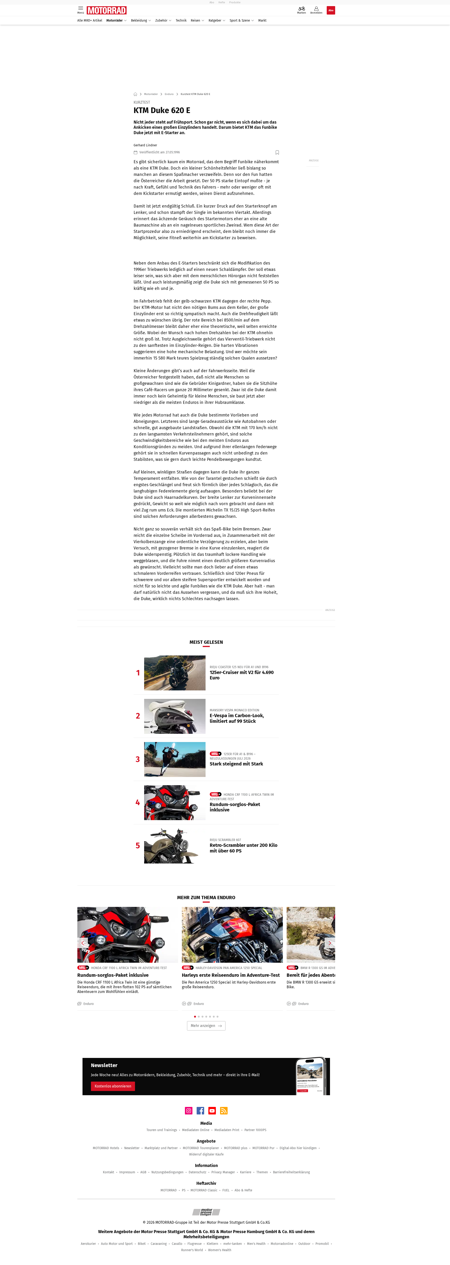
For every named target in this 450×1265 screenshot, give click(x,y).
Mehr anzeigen (203, 1025)
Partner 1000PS (255, 1130)
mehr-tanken (232, 1244)
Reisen (195, 21)
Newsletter (131, 1148)
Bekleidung (139, 21)
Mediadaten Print (226, 1130)
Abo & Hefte (243, 1190)
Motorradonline (282, 1244)
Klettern (212, 1244)
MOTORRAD (169, 1190)
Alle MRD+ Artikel (89, 21)
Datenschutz (197, 1172)
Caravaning (159, 1244)
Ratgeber (215, 21)
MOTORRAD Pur (263, 1148)
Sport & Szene (240, 21)
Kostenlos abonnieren (113, 1086)
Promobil (322, 1244)
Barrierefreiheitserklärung (291, 1172)
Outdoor (304, 1244)
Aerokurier (88, 1244)
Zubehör (161, 21)
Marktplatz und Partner (161, 1148)
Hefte (221, 2)
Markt (262, 21)
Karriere (245, 1172)
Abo (212, 2)
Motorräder (114, 21)
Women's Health (219, 1250)
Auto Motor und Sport (117, 1244)
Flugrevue (195, 1244)
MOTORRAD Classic (204, 1190)
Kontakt (108, 1172)
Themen (262, 1172)
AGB (143, 1172)
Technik (181, 21)
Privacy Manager (223, 1172)
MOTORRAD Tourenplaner (201, 1148)
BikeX (142, 1244)
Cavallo (177, 1244)
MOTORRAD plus (235, 1148)
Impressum (127, 1172)
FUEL (225, 1190)
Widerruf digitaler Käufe (206, 1154)
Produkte (234, 2)
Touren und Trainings (161, 1130)
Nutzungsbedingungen (167, 1172)
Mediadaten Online (195, 1130)
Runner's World (192, 1250)
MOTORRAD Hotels (106, 1148)
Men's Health (256, 1244)
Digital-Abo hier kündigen (298, 1148)
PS (183, 1190)
